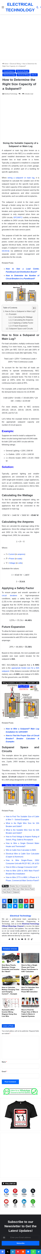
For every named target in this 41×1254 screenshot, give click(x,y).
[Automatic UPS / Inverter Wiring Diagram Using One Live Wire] (11, 1003)
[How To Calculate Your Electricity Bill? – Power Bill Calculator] (30, 980)
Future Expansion (20, 326)
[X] (10, 901)
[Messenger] (15, 906)
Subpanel (16, 892)
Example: (13, 314)
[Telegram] (26, 906)
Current (12, 554)
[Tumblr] (20, 901)
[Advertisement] (20, 36)
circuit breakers (9, 595)
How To (34, 75)
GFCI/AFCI (17, 217)
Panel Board (7, 892)
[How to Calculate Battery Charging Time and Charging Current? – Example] (11, 980)
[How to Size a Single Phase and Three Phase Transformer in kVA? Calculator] (30, 958)
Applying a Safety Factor (23, 323)
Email (4, 1071)
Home (6, 64)
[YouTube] (22, 939)
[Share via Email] (31, 906)
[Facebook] (4, 901)
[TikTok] (31, 939)
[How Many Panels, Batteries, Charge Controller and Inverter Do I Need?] (11, 958)
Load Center (7, 889)
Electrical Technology (10, 94)
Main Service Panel (27, 889)
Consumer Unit (26, 886)
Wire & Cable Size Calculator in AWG (21, 850)
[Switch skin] (37, 8)
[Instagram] (28, 939)
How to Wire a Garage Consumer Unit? (21, 867)
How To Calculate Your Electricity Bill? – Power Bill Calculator (30, 990)
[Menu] (3, 8)
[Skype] (10, 906)
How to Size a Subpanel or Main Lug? (20, 311)
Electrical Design (22, 71)
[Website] (9, 939)
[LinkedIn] (15, 901)
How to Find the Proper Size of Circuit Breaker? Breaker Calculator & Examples (22, 739)
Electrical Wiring (15, 64)
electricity (5, 251)
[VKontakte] (4, 906)
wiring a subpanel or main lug (21, 178)
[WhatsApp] (20, 906)
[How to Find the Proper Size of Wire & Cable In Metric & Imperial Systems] (30, 1003)
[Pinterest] (26, 901)
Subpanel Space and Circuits (21, 329)
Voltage (12, 563)
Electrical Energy (9, 75)
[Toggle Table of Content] (33, 308)
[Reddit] (31, 901)
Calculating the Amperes (23, 320)
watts (19, 559)
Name (4, 1062)
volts (20, 563)
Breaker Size (14, 886)
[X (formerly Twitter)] (32, 1192)
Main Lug (16, 889)
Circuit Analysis (9, 71)
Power (11, 559)
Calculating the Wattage (23, 317)
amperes (21, 554)
